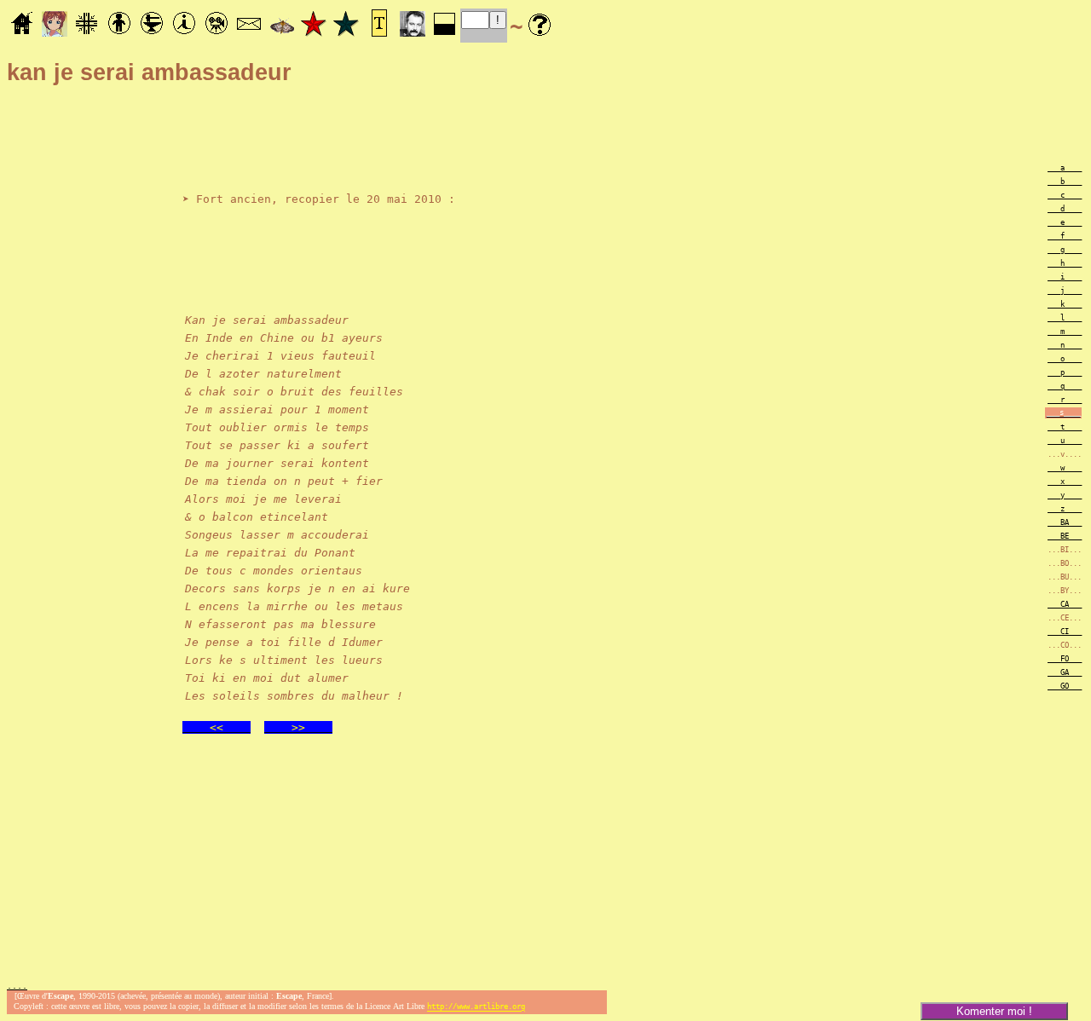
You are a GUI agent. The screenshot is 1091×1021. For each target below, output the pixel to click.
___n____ (1065, 345)
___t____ (1065, 427)
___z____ (1065, 509)
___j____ (1065, 290)
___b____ (1065, 181)
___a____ (1065, 168)
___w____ (1065, 468)
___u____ (1065, 440)
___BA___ (1065, 522)
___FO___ (1065, 659)
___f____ (1065, 236)
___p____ (1065, 372)
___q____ (1065, 386)
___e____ (1065, 222)
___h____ (1065, 263)
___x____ (1065, 481)
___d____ (1065, 209)
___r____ (1065, 399)
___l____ (1065, 318)
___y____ (1065, 495)
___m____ (1065, 331)
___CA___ (1065, 604)
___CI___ (1065, 631)
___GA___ (1065, 672)
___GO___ (1065, 686)
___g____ (1065, 249)
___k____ (1065, 304)
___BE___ (1065, 536)
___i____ (1065, 277)
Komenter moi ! (994, 1011)
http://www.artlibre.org (476, 1007)
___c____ (1065, 195)
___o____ (1065, 359)
